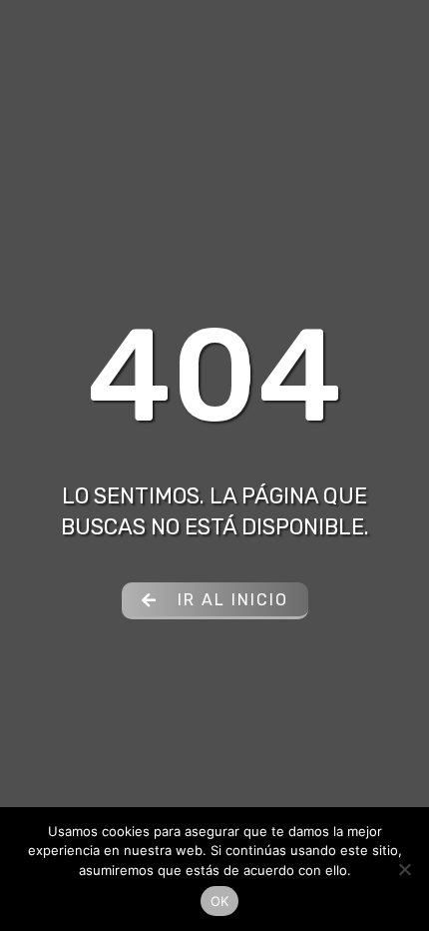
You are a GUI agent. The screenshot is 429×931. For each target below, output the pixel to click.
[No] (404, 869)
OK (220, 901)
